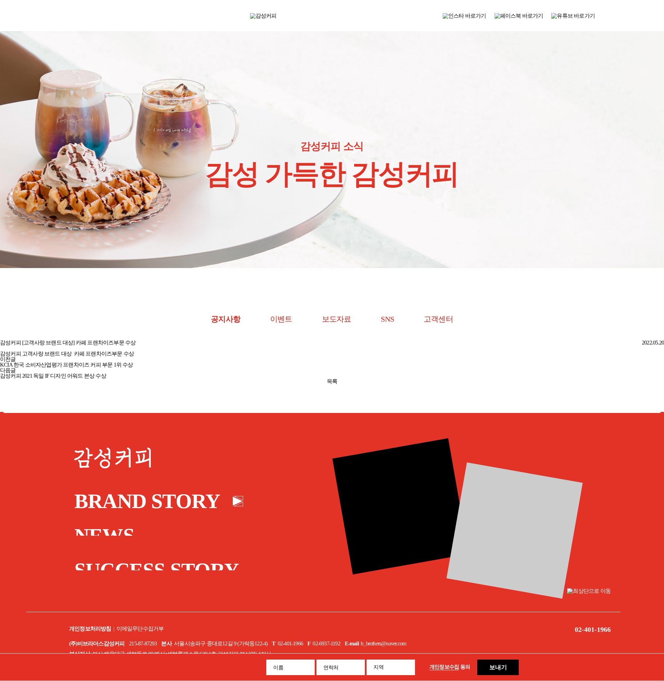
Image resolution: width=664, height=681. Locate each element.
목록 (332, 381)
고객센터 (438, 319)
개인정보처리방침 (90, 629)
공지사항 (225, 319)
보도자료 (336, 319)
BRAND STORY (147, 501)
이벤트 (281, 319)
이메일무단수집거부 (140, 629)
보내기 (498, 667)
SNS (387, 319)
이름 (278, 667)
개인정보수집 (444, 667)
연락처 (331, 667)
